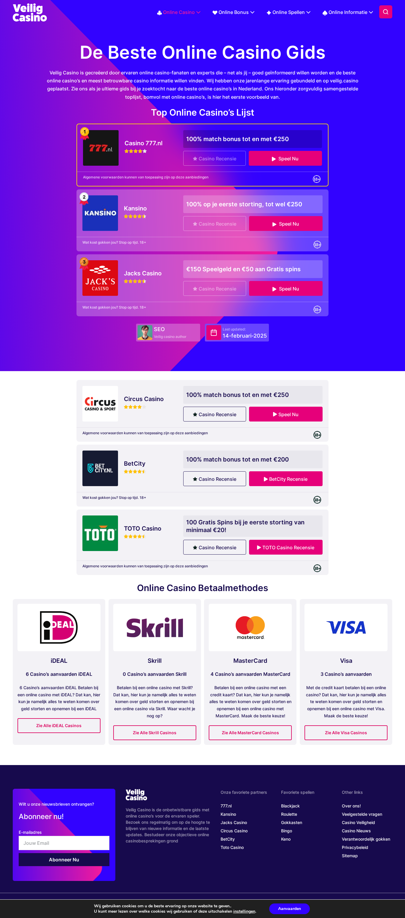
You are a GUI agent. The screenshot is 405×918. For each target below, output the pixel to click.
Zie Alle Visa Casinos (346, 732)
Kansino (228, 814)
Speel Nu (288, 159)
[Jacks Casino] (100, 277)
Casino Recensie (217, 159)
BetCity (228, 839)
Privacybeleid (355, 847)
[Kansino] (100, 213)
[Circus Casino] (100, 403)
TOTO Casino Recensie (288, 547)
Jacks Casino (234, 822)
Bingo (286, 830)
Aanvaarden (289, 908)
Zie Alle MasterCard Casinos (250, 732)
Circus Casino (234, 830)
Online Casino (179, 12)
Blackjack (290, 805)
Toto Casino (232, 847)
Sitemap (350, 855)
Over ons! (351, 805)
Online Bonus (233, 12)
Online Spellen (288, 12)
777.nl (226, 805)
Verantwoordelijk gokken (366, 839)
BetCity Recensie (288, 479)
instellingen (244, 911)
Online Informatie (348, 12)
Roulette (289, 814)
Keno (286, 839)
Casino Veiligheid (358, 822)
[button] (385, 11)
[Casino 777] (101, 147)
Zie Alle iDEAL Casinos (59, 725)
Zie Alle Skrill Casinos (154, 732)
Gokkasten (291, 822)
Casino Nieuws (356, 830)
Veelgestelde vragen (362, 814)
